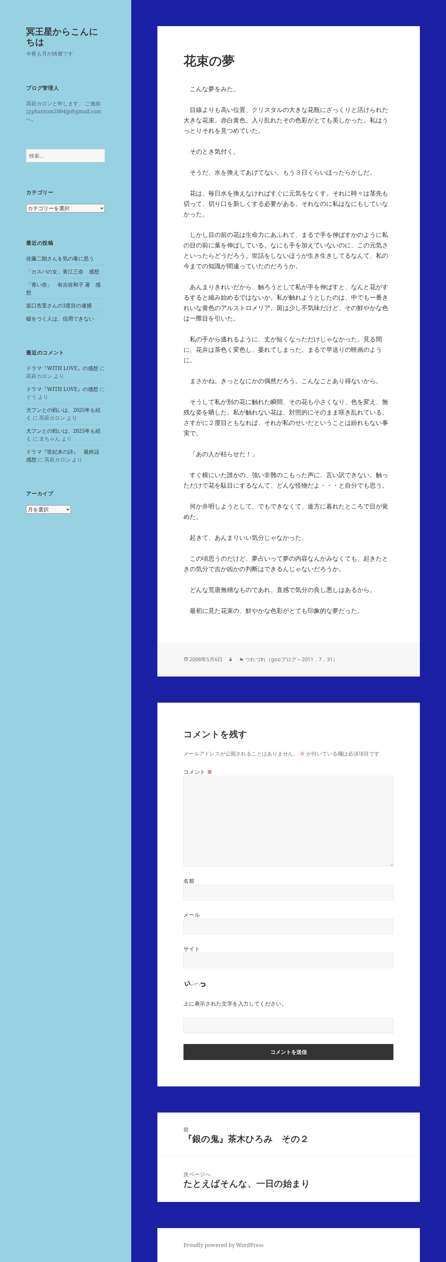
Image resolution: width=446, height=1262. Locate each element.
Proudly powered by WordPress (223, 1245)
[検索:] (65, 155)
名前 (188, 880)
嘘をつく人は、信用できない (60, 318)
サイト (191, 948)
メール (191, 914)
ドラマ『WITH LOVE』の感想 (62, 368)
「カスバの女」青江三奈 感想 (62, 271)
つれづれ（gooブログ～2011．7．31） (291, 659)
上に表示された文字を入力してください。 (235, 1003)
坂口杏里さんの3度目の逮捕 (59, 305)
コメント (197, 771)
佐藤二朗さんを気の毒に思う (60, 258)
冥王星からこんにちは (62, 36)
